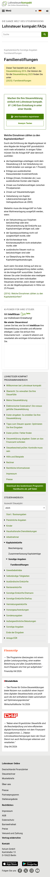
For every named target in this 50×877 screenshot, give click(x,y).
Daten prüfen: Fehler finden (19, 433)
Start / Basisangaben (16, 514)
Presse (9, 479)
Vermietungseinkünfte (16, 604)
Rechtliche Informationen (18, 468)
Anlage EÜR (11, 638)
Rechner (10, 462)
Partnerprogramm (10, 794)
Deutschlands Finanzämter (15, 769)
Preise (5, 829)
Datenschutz (8, 820)
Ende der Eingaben (15, 632)
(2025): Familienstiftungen (18, 80)
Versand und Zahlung (12, 833)
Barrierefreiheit (9, 824)
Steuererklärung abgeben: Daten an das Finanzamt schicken (24, 440)
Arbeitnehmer (12, 537)
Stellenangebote (9, 799)
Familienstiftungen (13, 53)
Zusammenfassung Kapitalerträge (24, 553)
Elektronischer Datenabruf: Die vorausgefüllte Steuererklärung (24, 408)
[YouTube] (37, 871)
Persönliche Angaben (16, 520)
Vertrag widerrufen (11, 838)
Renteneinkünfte (14, 587)
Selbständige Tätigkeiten (17, 576)
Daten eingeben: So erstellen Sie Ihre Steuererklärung (23, 417)
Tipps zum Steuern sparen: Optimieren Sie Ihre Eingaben (24, 426)
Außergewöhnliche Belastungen (21, 621)
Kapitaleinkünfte (11, 50)
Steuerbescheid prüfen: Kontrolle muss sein (24, 449)
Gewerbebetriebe (14, 570)
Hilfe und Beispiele (15, 456)
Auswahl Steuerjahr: (13, 503)
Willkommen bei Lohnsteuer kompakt (23, 385)
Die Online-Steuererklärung (18, 5)
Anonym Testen (25, 123)
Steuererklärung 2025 (23, 74)
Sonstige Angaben (28, 50)
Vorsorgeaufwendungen (17, 610)
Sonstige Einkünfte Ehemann (19, 593)
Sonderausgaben (14, 615)
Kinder (9, 526)
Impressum (11, 473)
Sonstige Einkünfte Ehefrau (19, 598)
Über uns (6, 784)
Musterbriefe (8, 778)
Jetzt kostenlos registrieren (26, 116)
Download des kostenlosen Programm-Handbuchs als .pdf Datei (25, 487)
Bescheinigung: (15, 548)
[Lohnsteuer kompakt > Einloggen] (47, 11)
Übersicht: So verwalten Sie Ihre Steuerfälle (21, 393)
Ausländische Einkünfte (17, 581)
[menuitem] (37, 11)
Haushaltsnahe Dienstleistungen (21, 531)
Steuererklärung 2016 (16, 71)
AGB (4, 815)
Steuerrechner (8, 774)
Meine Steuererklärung (16, 400)
